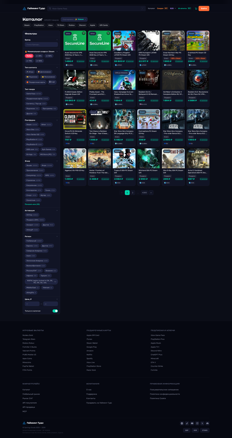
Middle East (32, 288)
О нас (89, 389)
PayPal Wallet (28, 366)
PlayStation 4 (34, 139)
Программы (49, 109)
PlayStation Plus (157, 339)
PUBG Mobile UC (29, 354)
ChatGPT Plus (156, 354)
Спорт (31, 195)
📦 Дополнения (44, 72)
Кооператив (33, 190)
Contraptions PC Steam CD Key (148, 132)
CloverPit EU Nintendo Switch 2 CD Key (73, 132)
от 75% (29, 61)
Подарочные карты (37, 99)
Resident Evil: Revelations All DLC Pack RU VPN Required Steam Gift (198, 94)
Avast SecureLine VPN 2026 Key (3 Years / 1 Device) (73, 55)
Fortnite (154, 370)
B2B (172, 8)
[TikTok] (187, 423)
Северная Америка (36, 251)
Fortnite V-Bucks (30, 347)
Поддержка (91, 394)
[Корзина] (196, 8)
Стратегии (33, 180)
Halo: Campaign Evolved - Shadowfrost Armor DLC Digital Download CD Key (124, 94)
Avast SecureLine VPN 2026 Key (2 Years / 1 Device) (98, 55)
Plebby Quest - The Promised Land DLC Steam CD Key (96, 94)
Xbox (50, 25)
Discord (82, 25)
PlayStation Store (94, 366)
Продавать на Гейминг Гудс (99, 403)
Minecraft (155, 358)
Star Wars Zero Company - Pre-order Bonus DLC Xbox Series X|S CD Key (173, 133)
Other (46, 125)
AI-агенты (184, 8)
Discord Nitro (156, 351)
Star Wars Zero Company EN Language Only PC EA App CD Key (123, 133)
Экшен (31, 165)
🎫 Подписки (31, 77)
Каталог (151, 8)
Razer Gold (91, 370)
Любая (29, 56)
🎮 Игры (29, 72)
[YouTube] (192, 423)
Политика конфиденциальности (165, 394)
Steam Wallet (92, 343)
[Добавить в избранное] (83, 33)
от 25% (39, 56)
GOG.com (32, 149)
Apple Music (156, 343)
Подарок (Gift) (35, 220)
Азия (30, 256)
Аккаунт (32, 225)
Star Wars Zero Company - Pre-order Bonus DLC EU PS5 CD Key (198, 133)
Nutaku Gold (28, 335)
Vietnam (47, 288)
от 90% (39, 61)
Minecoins (27, 362)
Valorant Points (29, 351)
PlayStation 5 (34, 144)
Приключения (34, 170)
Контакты (90, 398)
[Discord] (207, 423)
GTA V (153, 362)
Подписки (32, 109)
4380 (144, 192)
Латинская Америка (37, 261)
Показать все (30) (32, 204)
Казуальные (34, 185)
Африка (31, 276)
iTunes (89, 339)
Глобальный (34, 241)
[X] (202, 423)
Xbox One (32, 129)
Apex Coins (27, 358)
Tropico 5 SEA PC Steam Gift (123, 171)
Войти (204, 8)
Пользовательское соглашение (164, 389)
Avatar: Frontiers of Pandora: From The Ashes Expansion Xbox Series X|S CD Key (99, 173)
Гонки (50, 190)
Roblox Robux (28, 343)
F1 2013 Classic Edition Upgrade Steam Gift (73, 93)
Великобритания (35, 266)
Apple (92, 25)
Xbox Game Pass (158, 335)
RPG (49, 175)
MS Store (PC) (47, 154)
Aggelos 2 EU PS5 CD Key (74, 170)
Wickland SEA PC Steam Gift (148, 171)
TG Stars (60, 25)
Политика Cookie (158, 398)
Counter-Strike (157, 366)
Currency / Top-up (36, 104)
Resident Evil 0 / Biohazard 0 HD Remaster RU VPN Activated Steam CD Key (148, 95)
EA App (31, 154)
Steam (27, 25)
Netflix (89, 354)
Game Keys (33, 94)
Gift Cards (104, 25)
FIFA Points (27, 370)
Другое (31, 113)
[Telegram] (182, 423)
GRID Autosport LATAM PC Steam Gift (147, 54)
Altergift (32, 230)
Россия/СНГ (33, 271)
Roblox (72, 25)
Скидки (162, 8)
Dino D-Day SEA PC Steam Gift (173, 171)
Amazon (90, 351)
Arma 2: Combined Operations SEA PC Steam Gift (198, 172)
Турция (45, 276)
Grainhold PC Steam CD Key (197, 54)
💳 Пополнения (48, 77)
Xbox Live (91, 362)
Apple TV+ (155, 347)
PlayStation (39, 25)
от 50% (49, 56)
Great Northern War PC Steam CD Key (172, 54)
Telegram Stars (29, 339)
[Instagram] (197, 423)
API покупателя (30, 403)
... (138, 192)
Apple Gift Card (93, 335)
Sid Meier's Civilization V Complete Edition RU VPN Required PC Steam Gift (173, 94)
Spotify (90, 358)
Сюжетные (33, 200)
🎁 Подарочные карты (35, 82)
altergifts (31, 293)
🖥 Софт (52, 82)
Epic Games (48, 149)
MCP (25, 411)
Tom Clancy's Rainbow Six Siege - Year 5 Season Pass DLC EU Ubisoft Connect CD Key (99, 134)
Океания (51, 271)
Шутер (45, 195)
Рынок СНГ (28, 398)
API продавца (29, 407)
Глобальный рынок (31, 394)
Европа (32, 246)
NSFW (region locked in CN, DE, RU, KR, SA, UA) (41, 282)
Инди (47, 165)
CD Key (32, 215)
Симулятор (33, 175)
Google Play (92, 347)
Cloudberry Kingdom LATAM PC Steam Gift (122, 54)
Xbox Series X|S (35, 134)
